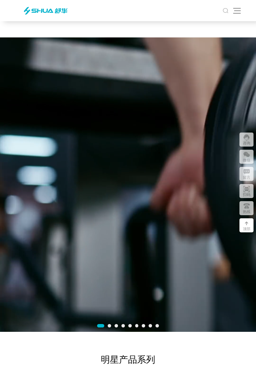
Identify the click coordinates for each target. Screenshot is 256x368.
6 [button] (137, 325)
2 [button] (109, 325)
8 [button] (150, 325)
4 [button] (123, 325)
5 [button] (130, 325)
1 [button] (100, 325)
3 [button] (116, 325)
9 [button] (157, 325)
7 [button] (143, 325)
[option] (128, 184)
